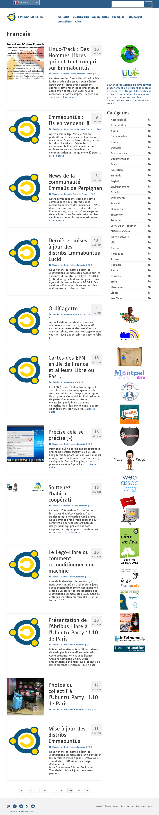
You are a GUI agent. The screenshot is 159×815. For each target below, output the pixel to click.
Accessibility (118, 125)
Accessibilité (118, 120)
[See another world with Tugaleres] (129, 436)
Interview (117, 214)
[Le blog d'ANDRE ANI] (129, 622)
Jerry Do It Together (123, 226)
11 (45, 790)
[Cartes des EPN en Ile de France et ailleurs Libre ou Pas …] (25, 369)
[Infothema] (129, 639)
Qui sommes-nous (144, 806)
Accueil (99, 806)
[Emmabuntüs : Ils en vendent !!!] (25, 129)
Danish (115, 142)
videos (114, 293)
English (115, 181)
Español (115, 192)
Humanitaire (118, 209)
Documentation (71, 505)
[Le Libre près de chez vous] (129, 546)
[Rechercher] (148, 4)
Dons (114, 164)
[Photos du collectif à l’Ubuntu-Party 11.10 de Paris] (25, 697)
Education (117, 170)
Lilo (113, 242)
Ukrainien (117, 287)
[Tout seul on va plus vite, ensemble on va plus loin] (129, 315)
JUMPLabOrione (120, 231)
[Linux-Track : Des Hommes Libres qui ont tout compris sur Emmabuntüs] (25, 61)
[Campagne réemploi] (129, 53)
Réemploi (116, 265)
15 (79, 790)
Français (81, 73)
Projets (85, 194)
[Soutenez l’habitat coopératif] (25, 487)
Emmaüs (81, 129)
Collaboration (119, 136)
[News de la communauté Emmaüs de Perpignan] (25, 187)
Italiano (115, 220)
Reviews (116, 276)
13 (62, 790)
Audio (114, 131)
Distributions (70, 73)
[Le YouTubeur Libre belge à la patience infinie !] (129, 414)
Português (117, 254)
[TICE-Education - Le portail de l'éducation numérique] (129, 648)
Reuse (114, 270)
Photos (89, 73)
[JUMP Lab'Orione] (129, 334)
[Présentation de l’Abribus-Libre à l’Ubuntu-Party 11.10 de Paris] (25, 632)
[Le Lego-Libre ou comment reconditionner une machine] (25, 564)
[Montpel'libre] (129, 374)
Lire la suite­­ (70, 97)
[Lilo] (129, 73)
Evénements (69, 576)
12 (53, 790)
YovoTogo (116, 298)
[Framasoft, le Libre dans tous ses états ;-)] (129, 577)
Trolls (82, 314)
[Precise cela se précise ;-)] (25, 443)
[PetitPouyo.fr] (129, 460)
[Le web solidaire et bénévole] (129, 483)
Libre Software (120, 237)
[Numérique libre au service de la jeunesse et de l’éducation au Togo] (129, 356)
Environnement (120, 187)
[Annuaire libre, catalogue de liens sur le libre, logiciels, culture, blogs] (129, 600)
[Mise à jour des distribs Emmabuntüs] (25, 740)
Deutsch (116, 147)
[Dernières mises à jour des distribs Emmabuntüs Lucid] (25, 252)
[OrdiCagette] (25, 320)
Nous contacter (127, 806)
